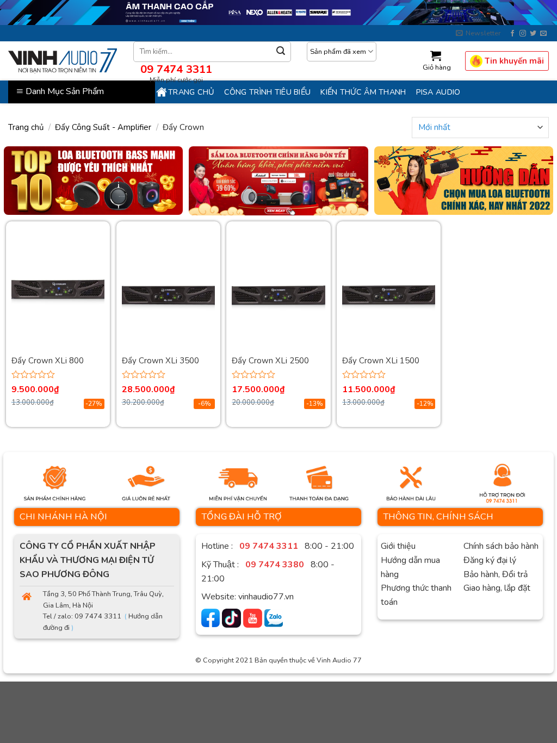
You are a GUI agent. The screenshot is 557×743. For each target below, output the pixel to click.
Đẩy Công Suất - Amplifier (103, 127)
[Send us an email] (543, 34)
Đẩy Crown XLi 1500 (380, 361)
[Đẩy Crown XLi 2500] (278, 295)
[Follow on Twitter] (533, 34)
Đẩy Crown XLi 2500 (270, 361)
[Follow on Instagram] (522, 34)
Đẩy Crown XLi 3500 (160, 361)
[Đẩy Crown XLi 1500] (388, 295)
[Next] (532, 185)
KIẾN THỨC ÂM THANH (363, 91)
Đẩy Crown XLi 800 (47, 361)
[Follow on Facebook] (512, 34)
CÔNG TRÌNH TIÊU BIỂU (267, 91)
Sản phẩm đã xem (338, 52)
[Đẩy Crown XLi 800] (57, 295)
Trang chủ (191, 91)
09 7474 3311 (176, 69)
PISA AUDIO (438, 91)
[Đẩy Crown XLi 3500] (168, 295)
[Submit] (280, 51)
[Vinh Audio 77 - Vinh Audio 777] (62, 60)
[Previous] (25, 185)
